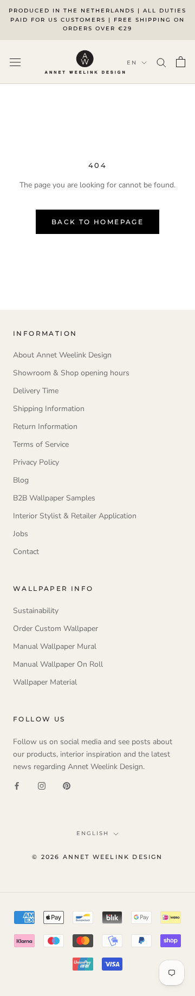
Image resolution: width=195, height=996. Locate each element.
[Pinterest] (66, 785)
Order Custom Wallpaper (55, 628)
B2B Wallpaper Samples (54, 498)
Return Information (45, 426)
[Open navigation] (15, 62)
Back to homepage (97, 222)
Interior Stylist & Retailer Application (74, 516)
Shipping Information (48, 408)
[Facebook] (17, 785)
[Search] (161, 62)
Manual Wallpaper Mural (54, 646)
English (92, 833)
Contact (26, 551)
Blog (21, 480)
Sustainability (35, 611)
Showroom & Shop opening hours (71, 373)
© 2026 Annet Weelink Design (97, 857)
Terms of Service (41, 444)
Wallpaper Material (45, 682)
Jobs (20, 534)
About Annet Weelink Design (62, 355)
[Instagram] (42, 785)
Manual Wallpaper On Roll (58, 664)
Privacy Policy (36, 462)
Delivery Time (35, 391)
